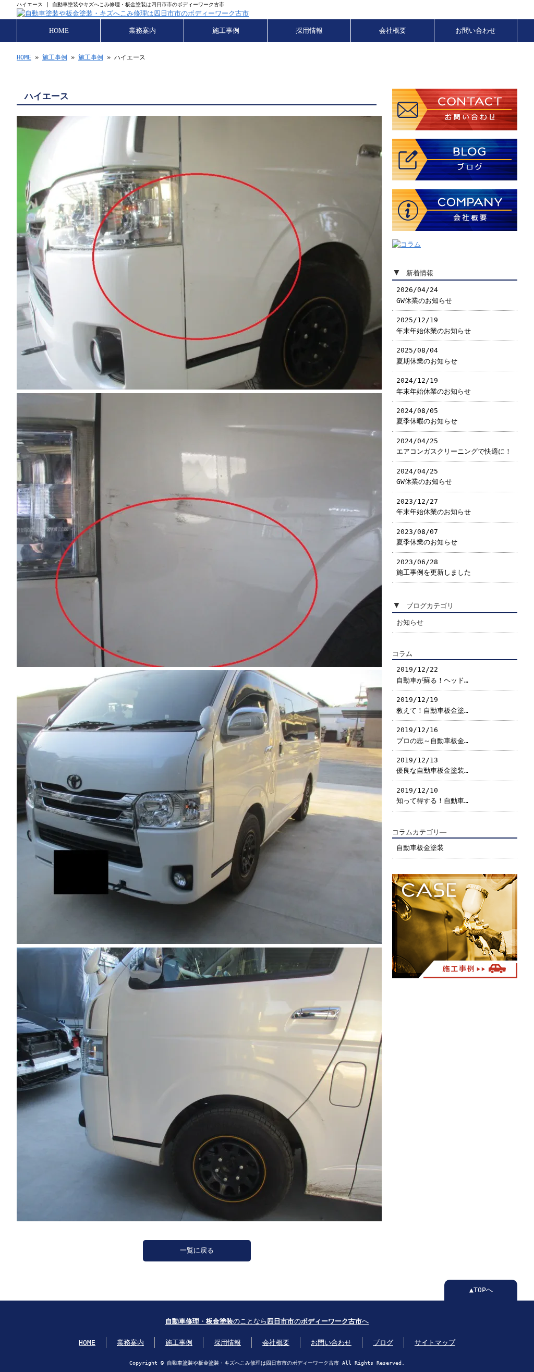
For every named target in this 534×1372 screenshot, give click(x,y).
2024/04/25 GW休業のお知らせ (424, 476)
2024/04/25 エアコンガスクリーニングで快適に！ (454, 446)
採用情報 (309, 30)
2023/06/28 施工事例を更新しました (433, 567)
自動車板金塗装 (420, 848)
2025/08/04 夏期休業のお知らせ (426, 355)
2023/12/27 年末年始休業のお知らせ (433, 506)
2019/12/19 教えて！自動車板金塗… (432, 705)
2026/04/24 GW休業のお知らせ (424, 295)
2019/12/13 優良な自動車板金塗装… (432, 765)
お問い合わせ (475, 30)
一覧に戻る (197, 1250)
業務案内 (142, 30)
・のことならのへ (267, 1321)
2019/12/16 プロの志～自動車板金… (432, 735)
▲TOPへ (481, 1290)
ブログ (383, 1342)
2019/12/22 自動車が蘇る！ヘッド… (432, 674)
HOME (59, 30)
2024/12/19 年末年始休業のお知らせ (433, 386)
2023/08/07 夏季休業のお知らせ (426, 537)
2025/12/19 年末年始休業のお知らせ (433, 325)
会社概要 (392, 30)
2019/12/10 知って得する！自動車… (432, 795)
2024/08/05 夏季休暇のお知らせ (426, 416)
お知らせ (409, 622)
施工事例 (225, 30)
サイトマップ (435, 1342)
